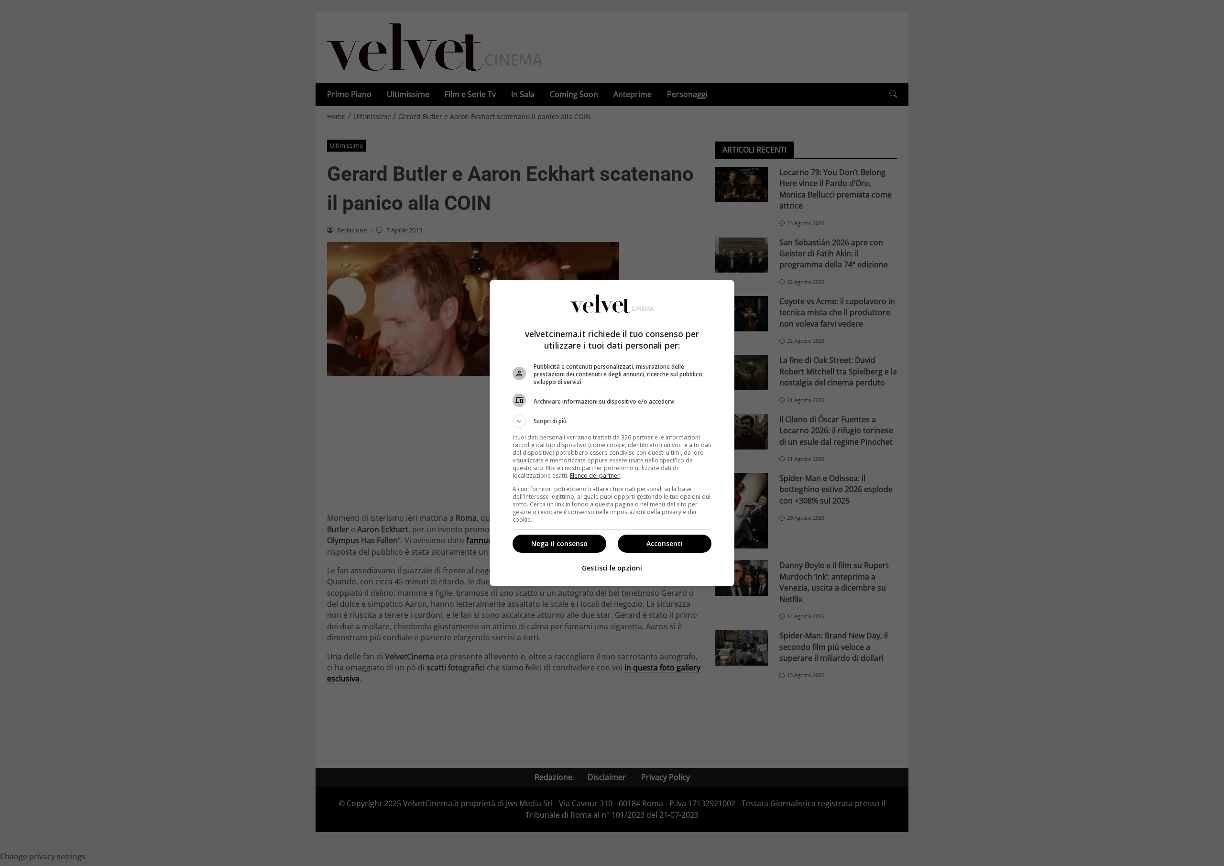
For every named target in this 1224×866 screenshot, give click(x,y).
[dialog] (612, 433)
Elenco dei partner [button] (595, 475)
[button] (612, 421)
